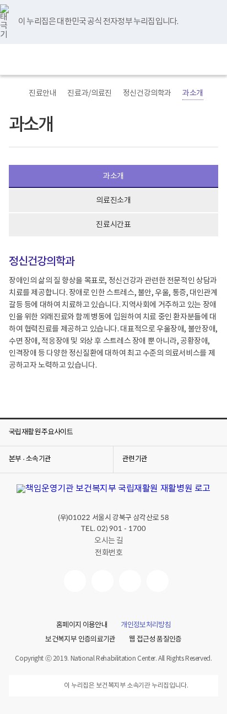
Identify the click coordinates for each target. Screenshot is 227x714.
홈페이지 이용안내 (81, 625)
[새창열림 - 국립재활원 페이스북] (158, 581)
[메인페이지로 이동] (113, 60)
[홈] (14, 93)
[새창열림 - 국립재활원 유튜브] (75, 581)
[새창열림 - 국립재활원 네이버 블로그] (102, 581)
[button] (15, 59)
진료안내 (42, 93)
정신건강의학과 (147, 93)
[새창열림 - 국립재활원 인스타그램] (130, 581)
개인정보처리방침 (146, 625)
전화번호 (108, 553)
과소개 (192, 93)
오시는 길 (108, 540)
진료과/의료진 (89, 93)
